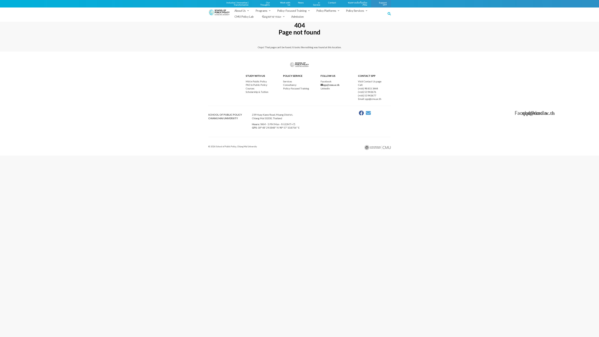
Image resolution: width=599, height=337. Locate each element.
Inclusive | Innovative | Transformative (237, 3)
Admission (297, 16)
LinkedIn (325, 88)
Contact (332, 2)
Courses (250, 88)
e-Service (316, 3)
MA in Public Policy (256, 81)
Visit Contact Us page (369, 81)
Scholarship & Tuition (257, 91)
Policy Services (355, 10)
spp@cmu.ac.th (331, 85)
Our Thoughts (265, 3)
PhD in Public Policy (256, 84)
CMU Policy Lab (244, 16)
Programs (261, 10)
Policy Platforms (326, 10)
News (301, 2)
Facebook (326, 81)
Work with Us (285, 3)
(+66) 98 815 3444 (368, 88)
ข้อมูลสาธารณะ (271, 16)
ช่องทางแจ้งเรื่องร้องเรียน (357, 3)
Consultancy (289, 84)
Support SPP (383, 3)
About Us (240, 10)
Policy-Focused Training (292, 10)
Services (287, 81)
